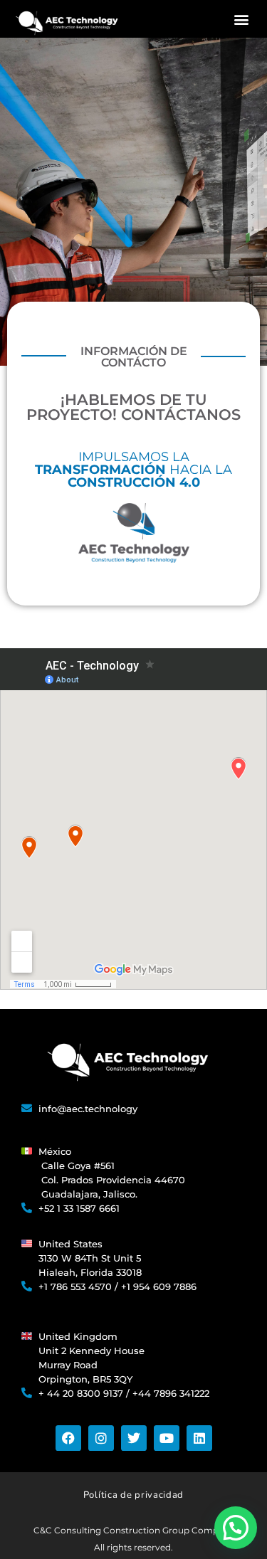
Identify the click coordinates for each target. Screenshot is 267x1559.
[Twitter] (134, 1438)
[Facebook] (68, 1438)
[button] (241, 19)
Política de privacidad (133, 1495)
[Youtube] (166, 1438)
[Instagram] (101, 1438)
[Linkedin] (199, 1438)
